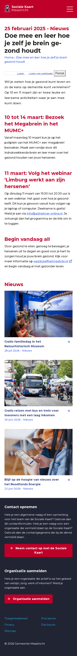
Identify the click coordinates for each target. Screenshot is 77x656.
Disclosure (48, 624)
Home (9, 57)
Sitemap (10, 631)
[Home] (22, 8)
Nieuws (13, 284)
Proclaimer (48, 618)
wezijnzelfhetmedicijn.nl (50, 261)
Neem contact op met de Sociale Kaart (41, 550)
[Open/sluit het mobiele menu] (69, 9)
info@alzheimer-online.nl (44, 213)
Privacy (9, 624)
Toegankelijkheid (15, 618)
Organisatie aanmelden (30, 599)
